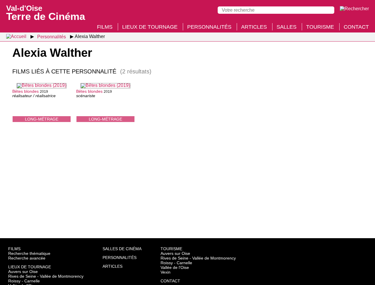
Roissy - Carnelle (24, 281)
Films (104, 27)
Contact (356, 27)
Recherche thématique (29, 253)
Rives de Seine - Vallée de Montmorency (45, 276)
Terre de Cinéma (45, 12)
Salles (286, 27)
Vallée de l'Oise (175, 267)
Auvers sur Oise (23, 271)
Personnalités (209, 27)
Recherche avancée (26, 258)
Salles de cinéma (122, 248)
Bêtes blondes (25, 91)
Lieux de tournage (150, 27)
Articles (254, 27)
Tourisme (320, 27)
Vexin (166, 272)
